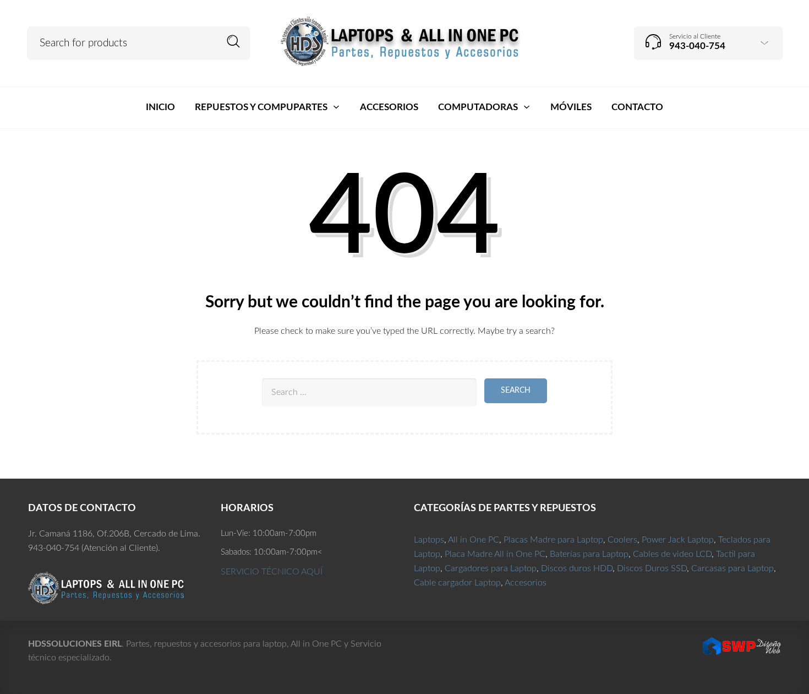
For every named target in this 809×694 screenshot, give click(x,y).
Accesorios (525, 582)
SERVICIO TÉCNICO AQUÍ (271, 571)
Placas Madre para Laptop (553, 539)
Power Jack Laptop (678, 539)
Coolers (622, 539)
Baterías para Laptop (589, 554)
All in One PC (473, 539)
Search (233, 41)
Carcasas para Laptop (732, 568)
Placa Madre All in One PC (495, 554)
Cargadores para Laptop (491, 568)
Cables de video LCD (672, 554)
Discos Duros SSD (652, 568)
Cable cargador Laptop (457, 582)
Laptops (429, 539)
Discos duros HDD (577, 568)
